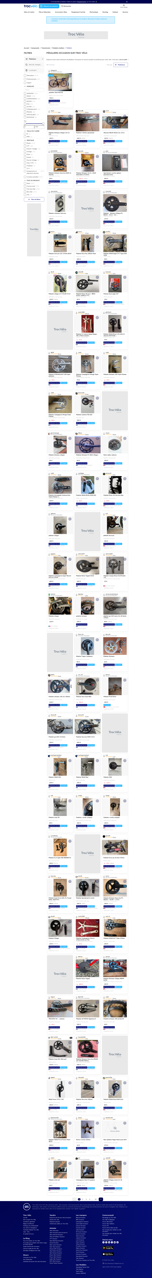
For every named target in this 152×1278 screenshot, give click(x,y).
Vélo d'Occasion (54, 1230)
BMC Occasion (80, 1219)
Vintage (31, 152)
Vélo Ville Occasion (55, 1247)
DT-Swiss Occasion (81, 1232)
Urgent (29, 83)
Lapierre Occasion (81, 1238)
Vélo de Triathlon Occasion (57, 1237)
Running (105, 12)
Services (125, 12)
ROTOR (31, 101)
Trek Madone (79, 1269)
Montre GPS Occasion (56, 1249)
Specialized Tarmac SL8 (82, 1267)
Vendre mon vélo (54, 1219)
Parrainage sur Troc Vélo (109, 1217)
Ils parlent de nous (28, 1234)
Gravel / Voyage (33, 149)
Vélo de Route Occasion (56, 1235)
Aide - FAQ (26, 1232)
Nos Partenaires (27, 1259)
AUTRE (31, 107)
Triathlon (31, 166)
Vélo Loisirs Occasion (56, 1245)
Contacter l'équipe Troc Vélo (31, 1230)
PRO (29, 137)
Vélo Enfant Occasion (56, 1251)
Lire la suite (123, 60)
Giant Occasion (80, 1236)
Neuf (30, 183)
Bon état (32, 192)
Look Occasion (80, 1240)
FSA (30, 104)
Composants (35, 48)
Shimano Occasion (81, 1254)
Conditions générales (29, 1222)
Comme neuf (33, 186)
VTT (30, 146)
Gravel (30, 157)
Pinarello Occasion (81, 1246)
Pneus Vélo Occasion (55, 1257)
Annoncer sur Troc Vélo (29, 1257)
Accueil (26, 48)
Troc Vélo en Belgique (108, 1219)
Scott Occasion (80, 1252)
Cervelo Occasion (81, 1228)
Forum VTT (105, 1226)
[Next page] (101, 1199)
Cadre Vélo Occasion (55, 1259)
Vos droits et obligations (30, 1228)
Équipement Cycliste (78, 12)
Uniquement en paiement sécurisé (35, 172)
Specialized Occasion (82, 1256)
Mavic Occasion (80, 1242)
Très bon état (33, 189)
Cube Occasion (80, 1230)
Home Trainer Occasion (56, 1263)
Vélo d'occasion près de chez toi (58, 1232)
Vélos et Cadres (29, 12)
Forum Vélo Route (107, 1222)
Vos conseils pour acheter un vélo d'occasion (111, 1230)
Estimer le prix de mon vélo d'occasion (60, 1217)
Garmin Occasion (80, 1234)
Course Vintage (33, 160)
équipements (82, 2)
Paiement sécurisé (55, 1222)
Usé (29, 195)
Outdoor (115, 12)
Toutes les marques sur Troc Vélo (85, 1260)
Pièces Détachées (45, 12)
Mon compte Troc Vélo (29, 1219)
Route (31, 143)
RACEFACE (32, 117)
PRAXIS (31, 112)
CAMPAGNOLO (33, 99)
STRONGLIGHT (33, 109)
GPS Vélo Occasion (55, 1261)
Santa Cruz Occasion (82, 1250)
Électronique (94, 12)
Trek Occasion (80, 1258)
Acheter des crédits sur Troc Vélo (59, 1224)
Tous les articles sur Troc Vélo (31, 1241)
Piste (30, 154)
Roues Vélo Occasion (55, 1255)
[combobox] (34, 70)
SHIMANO (32, 93)
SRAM (31, 96)
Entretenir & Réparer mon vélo (31, 1250)
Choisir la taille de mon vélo (31, 1248)
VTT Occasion (53, 1239)
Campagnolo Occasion (82, 1222)
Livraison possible (35, 177)
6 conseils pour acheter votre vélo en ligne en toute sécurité (35, 1243)
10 (95, 1199)
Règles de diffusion (28, 1224)
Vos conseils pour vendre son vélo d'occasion (112, 1234)
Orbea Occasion (80, 1244)
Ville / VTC (31, 163)
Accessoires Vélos (61, 12)
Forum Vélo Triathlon (108, 1224)
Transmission (46, 48)
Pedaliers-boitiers (58, 48)
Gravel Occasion (54, 1243)
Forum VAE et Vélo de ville (110, 1228)
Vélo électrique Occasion (56, 1241)
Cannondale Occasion (82, 1224)
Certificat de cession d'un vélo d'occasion (34, 1261)
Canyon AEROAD (81, 1273)
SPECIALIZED (33, 115)
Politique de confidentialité (30, 1226)
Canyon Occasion (81, 1226)
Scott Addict (79, 1271)
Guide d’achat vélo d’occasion (31, 1246)
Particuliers (32, 75)
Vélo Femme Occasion (56, 1253)
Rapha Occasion (80, 1248)
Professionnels (33, 79)
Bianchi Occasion (80, 1217)
